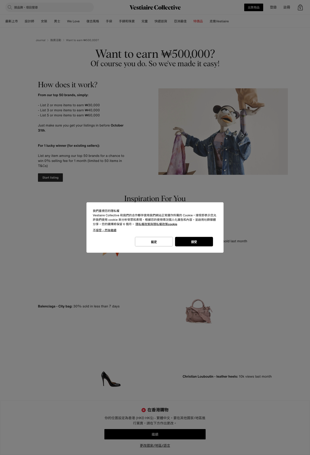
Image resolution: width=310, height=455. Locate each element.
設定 (154, 242)
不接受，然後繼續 (104, 230)
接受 (194, 242)
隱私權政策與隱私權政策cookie (156, 224)
